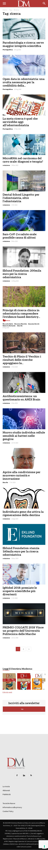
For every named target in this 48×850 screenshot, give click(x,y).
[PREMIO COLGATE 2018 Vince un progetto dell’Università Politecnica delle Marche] (24, 613)
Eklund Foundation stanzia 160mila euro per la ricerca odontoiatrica (21, 551)
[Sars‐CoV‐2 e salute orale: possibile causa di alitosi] (24, 220)
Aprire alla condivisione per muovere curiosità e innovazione (21, 476)
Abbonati (6, 790)
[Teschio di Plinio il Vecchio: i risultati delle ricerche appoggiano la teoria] (24, 342)
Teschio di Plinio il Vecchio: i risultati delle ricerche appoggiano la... (22, 360)
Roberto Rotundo (9, 326)
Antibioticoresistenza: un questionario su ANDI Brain (21, 398)
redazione (6, 165)
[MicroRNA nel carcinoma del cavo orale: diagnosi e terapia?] (24, 144)
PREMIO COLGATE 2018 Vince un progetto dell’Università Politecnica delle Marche (23, 631)
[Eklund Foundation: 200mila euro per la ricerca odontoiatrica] (24, 256)
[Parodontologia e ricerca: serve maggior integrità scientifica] (24, 29)
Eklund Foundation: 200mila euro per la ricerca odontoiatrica (22, 274)
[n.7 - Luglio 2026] (24, 682)
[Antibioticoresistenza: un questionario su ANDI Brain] (24, 382)
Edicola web (7, 692)
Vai (22, 709)
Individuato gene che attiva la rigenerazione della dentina (23, 513)
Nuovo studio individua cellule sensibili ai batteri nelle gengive (24, 436)
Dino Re (20, 326)
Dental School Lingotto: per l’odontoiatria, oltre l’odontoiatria (21, 198)
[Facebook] (17, 775)
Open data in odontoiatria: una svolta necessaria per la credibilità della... (24, 82)
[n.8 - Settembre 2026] (9, 682)
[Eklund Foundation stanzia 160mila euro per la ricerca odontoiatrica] (24, 534)
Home (5, 10)
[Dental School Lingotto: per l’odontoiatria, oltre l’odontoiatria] (24, 180)
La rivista (6, 786)
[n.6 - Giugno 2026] (38, 682)
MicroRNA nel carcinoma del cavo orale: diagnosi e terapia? (23, 160)
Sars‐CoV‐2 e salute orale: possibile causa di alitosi (20, 236)
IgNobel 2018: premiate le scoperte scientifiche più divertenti (20, 591)
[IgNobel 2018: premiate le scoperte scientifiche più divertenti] (24, 574)
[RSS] (31, 775)
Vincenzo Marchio (20, 324)
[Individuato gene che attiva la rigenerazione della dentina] (24, 498)
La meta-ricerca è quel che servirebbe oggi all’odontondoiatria (20, 122)
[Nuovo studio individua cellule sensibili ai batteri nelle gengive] (24, 418)
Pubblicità (7, 794)
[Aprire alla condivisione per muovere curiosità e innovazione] (24, 458)
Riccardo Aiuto (8, 324)
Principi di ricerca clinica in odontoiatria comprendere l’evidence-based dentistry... (21, 314)
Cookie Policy (8, 811)
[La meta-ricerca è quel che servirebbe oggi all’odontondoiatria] (24, 104)
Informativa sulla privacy (12, 807)
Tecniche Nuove (9, 803)
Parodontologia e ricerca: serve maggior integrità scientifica (23, 44)
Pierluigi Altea (8, 50)
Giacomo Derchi (33, 324)
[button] (44, 3)
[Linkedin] (24, 775)
